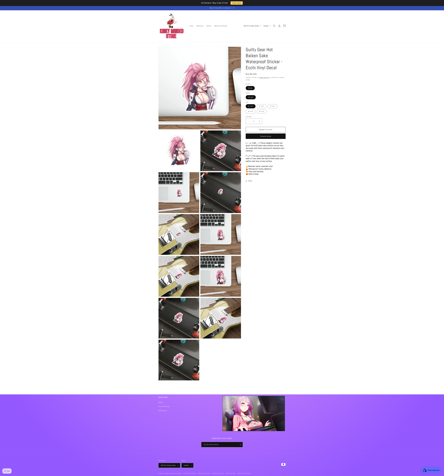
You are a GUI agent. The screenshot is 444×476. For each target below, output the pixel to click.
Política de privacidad (204, 473)
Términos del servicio (218, 473)
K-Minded (166, 473)
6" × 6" (250, 106)
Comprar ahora (265, 136)
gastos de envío (264, 77)
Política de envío (230, 473)
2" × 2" (261, 106)
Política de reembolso (189, 473)
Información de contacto (244, 473)
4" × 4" (250, 111)
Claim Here (236, 3)
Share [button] (250, 181)
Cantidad (248, 117)
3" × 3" (272, 106)
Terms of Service (164, 406)
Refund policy (162, 411)
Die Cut (250, 97)
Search (160, 402)
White (250, 88)
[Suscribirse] (240, 444)
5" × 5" (261, 111)
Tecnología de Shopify (175, 473)
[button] (274, 25)
